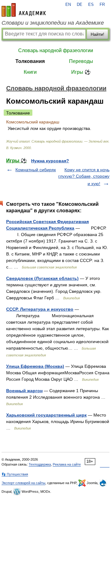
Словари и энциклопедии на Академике (53, 23)
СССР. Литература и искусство (39, 309)
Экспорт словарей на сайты (23, 483)
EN (68, 4)
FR (102, 4)
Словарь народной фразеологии (55, 50)
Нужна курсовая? (50, 160)
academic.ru (24, 10)
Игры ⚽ (81, 72)
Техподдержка (40, 464)
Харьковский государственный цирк (46, 415)
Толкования (30, 61)
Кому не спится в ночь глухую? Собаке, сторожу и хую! (83, 176)
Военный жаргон (24, 390)
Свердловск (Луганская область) (42, 278)
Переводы (81, 61)
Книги (30, 72)
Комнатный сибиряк (35, 169)
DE (79, 4)
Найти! (97, 34)
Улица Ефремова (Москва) (35, 366)
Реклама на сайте (67, 464)
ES (91, 4)
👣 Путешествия (15, 474)
